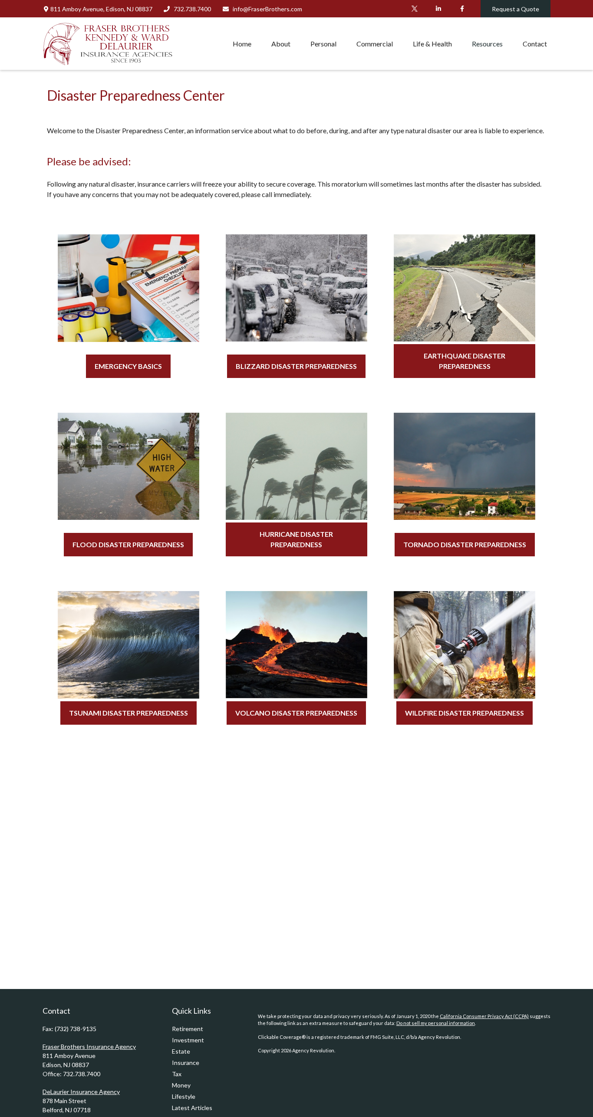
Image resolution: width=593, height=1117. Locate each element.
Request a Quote (515, 9)
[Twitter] (414, 8)
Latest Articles (192, 1107)
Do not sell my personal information (435, 1023)
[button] (242, 43)
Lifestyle (183, 1096)
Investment (188, 1040)
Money (181, 1085)
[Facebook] (462, 8)
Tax (176, 1074)
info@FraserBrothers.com (267, 9)
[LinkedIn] (438, 8)
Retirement (187, 1028)
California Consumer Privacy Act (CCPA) (484, 1016)
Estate (181, 1051)
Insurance (185, 1062)
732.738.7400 (192, 9)
